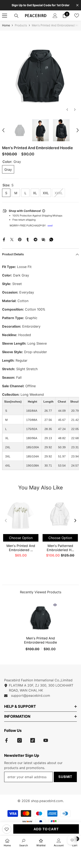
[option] (40, 75)
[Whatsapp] (51, 239)
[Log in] (55, 15)
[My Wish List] (76, 15)
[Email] (43, 239)
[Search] (16, 15)
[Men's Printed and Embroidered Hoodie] (40, 617)
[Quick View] (55, 605)
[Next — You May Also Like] (75, 520)
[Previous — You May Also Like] (5, 520)
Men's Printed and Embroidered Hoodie (40, 640)
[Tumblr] (27, 239)
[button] (67, 109)
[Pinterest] (20, 239)
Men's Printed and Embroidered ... (20, 548)
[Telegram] (35, 239)
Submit (65, 777)
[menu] (4, 15)
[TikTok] (33, 740)
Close (77, 5)
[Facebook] (4, 239)
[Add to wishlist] (6, 829)
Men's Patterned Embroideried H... (60, 548)
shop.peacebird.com (47, 801)
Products (21, 25)
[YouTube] (46, 740)
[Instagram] (20, 740)
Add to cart (46, 829)
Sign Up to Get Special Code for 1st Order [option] (41, 5)
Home (6, 25)
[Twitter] (12, 239)
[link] (23, 842)
